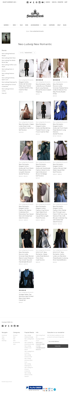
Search (48, 2)
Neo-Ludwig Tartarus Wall (8, 74)
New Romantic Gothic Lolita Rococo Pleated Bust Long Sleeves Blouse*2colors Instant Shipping (43, 88)
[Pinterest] (36, 2)
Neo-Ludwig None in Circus (8, 70)
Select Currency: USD (9, 2)
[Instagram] (39, 2)
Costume (52, 25)
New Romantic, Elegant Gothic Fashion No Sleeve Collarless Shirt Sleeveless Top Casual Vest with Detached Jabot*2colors (26, 212)
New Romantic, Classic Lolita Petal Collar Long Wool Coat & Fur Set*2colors (26, 127)
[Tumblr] (33, 2)
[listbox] (30, 52)
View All (4, 93)
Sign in (54, 2)
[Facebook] (28, 2)
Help (58, 25)
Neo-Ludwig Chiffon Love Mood (9, 65)
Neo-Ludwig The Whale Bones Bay (8, 61)
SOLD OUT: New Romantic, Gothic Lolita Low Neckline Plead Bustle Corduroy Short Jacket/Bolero (60, 256)
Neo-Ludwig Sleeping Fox (9, 82)
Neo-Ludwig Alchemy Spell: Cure (8, 78)
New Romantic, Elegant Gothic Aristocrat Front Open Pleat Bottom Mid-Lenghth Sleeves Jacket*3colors (26, 169)
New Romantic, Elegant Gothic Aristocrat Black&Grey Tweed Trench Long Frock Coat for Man (43, 128)
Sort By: (22, 52)
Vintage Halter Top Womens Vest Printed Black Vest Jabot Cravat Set (26, 297)
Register (60, 2)
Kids (26, 25)
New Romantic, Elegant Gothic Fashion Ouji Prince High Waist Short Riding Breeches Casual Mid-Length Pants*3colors (42, 212)
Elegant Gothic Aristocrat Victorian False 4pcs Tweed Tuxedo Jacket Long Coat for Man (26, 86)
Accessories (35, 25)
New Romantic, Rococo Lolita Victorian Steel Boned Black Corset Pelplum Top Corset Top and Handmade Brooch (26, 257)
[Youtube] (42, 2)
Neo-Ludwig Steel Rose (8, 58)
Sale (44, 25)
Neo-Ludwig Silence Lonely (8, 90)
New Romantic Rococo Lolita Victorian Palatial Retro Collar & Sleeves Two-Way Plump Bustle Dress (60, 89)
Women (6, 25)
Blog (64, 25)
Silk (21, 25)
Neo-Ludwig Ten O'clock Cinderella (9, 85)
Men (14, 25)
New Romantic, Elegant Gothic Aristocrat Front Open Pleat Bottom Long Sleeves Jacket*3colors (60, 129)
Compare (26, 66)
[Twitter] (31, 2)
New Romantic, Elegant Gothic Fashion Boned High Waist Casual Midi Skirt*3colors (60, 168)
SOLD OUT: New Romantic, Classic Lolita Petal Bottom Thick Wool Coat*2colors (42, 256)
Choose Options (26, 69)
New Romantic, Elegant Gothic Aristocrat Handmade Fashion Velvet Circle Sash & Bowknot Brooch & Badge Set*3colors (43, 170)
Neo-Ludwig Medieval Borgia (8, 54)
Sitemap (4, 340)
